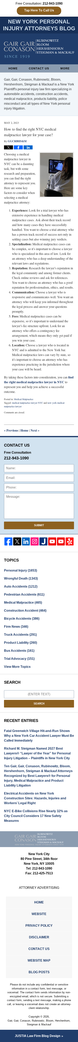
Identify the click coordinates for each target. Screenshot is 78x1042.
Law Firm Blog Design (37, 1036)
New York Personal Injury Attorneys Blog (39, 49)
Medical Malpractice (23, 399)
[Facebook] (8, 541)
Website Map (39, 960)
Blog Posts (39, 972)
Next (35, 430)
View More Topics (17, 666)
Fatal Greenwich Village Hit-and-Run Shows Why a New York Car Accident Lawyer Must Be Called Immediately (39, 735)
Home (13, 68)
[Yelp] (69, 541)
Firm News (16, 626)
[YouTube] (52, 541)
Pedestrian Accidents (24, 594)
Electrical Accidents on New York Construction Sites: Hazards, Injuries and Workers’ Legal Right (35, 798)
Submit (39, 525)
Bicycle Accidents (21, 618)
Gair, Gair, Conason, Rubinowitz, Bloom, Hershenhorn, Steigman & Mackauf (39, 1022)
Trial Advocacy (19, 658)
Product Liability (20, 642)
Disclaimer (39, 937)
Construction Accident (25, 610)
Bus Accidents (19, 650)
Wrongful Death (21, 578)
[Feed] (34, 541)
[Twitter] (17, 541)
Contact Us (39, 68)
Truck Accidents (20, 634)
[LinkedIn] (26, 541)
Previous (11, 430)
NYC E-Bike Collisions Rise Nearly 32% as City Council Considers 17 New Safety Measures (36, 815)
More (65, 68)
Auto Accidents (20, 586)
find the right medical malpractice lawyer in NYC (39, 379)
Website (39, 914)
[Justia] (43, 541)
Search (39, 703)
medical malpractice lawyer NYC (27, 402)
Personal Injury (20, 570)
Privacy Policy (39, 925)
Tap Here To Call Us (39, 10)
